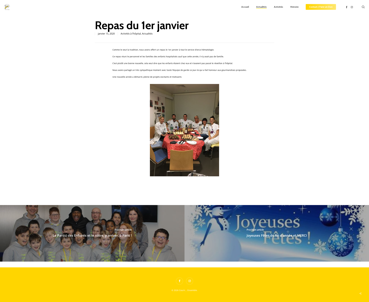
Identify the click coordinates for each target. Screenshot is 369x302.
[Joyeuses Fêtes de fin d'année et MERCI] (276, 233)
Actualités (147, 33)
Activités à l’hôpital (131, 33)
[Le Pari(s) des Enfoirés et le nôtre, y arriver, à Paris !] (92, 233)
